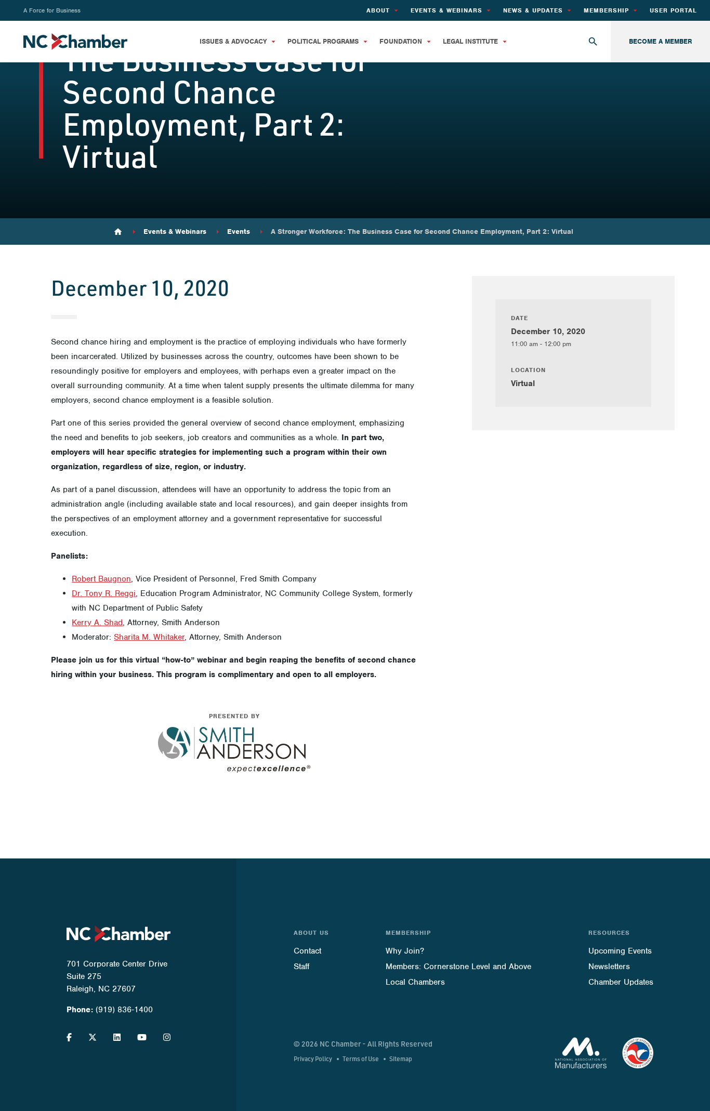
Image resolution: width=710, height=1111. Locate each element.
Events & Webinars (174, 231)
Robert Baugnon (101, 579)
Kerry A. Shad (97, 622)
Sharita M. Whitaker (149, 637)
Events (238, 231)
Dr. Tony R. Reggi (104, 593)
